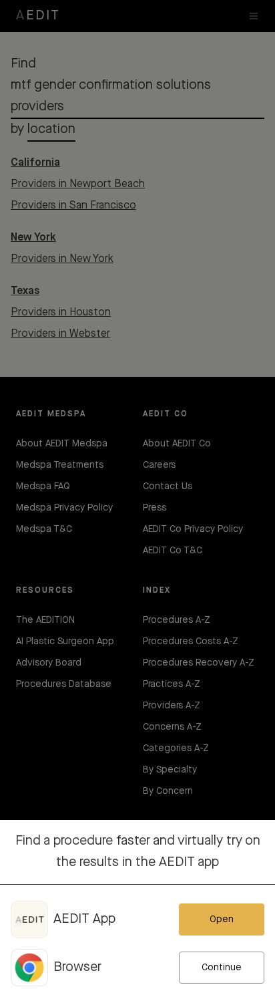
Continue (222, 967)
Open (222, 919)
